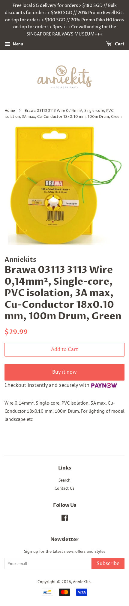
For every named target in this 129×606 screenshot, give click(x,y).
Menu (17, 44)
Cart (119, 44)
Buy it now (64, 372)
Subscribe (108, 563)
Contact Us (64, 488)
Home (9, 110)
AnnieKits (82, 581)
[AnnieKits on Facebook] (64, 519)
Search (64, 480)
